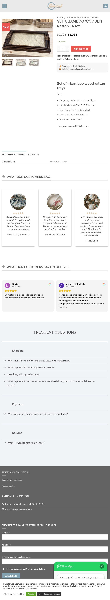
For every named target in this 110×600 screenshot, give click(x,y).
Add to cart (81, 49)
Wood (85, 17)
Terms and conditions (12, 479)
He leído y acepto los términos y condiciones (26, 569)
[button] (4, 6)
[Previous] (6, 38)
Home (60, 17)
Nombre (6, 532)
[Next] (48, 38)
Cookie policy (8, 486)
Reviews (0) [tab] (33, 154)
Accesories (72, 17)
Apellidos (6, 544)
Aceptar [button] (31, 594)
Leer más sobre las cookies (49, 594)
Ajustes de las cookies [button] (14, 594)
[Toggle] (4, 361)
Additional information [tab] (14, 154)
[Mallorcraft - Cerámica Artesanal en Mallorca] (55, 6)
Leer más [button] (63, 307)
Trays (95, 17)
